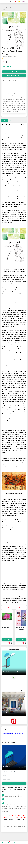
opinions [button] (21, 120)
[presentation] (25, 29)
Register (14, 783)
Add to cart (14, 72)
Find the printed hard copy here (14, 75)
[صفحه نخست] (3, 842)
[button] (14, 842)
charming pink (5, 627)
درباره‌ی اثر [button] (4, 120)
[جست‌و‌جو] (19, 842)
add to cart (21, 639)
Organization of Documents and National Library (14, 734)
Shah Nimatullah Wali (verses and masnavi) (20, 629)
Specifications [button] (13, 120)
